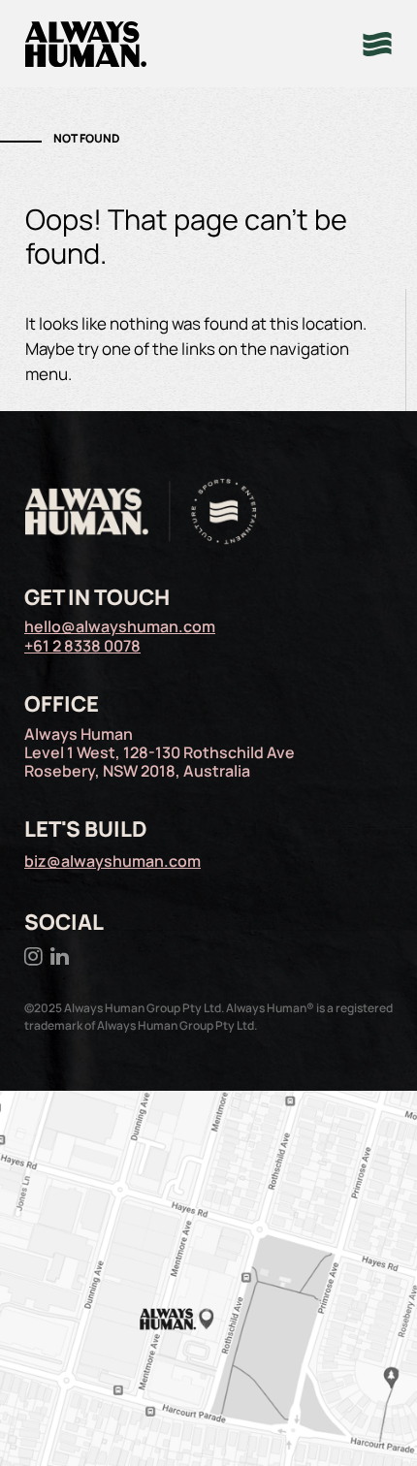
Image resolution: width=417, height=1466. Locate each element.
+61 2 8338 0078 (82, 645)
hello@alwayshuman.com (119, 626)
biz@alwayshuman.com (112, 861)
